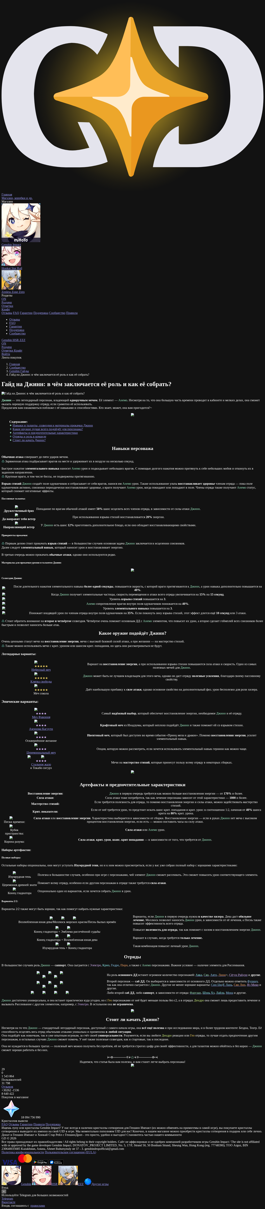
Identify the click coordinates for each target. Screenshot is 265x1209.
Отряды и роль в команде (29, 436)
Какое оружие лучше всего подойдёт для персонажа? (48, 429)
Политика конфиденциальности (23, 1152)
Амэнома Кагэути (41, 729)
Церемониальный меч (41, 752)
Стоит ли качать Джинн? (29, 440)
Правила (72, 313)
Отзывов (7, 1086)
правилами (37, 1205)
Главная (14, 364)
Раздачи (7, 345)
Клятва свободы (41, 681)
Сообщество (57, 313)
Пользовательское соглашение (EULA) (70, 1152)
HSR (16, 340)
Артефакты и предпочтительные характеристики (45, 432)
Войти (6, 354)
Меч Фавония (41, 717)
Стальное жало (41, 764)
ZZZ (22, 340)
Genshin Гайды (19, 371)
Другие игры (100, 1184)
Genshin (7, 340)
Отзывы (7, 313)
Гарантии (26, 313)
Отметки (8, 350)
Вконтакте (8, 1202)
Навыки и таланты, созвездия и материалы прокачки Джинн (53, 425)
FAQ (16, 313)
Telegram (7, 1198)
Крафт (6, 309)
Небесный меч (41, 669)
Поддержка (40, 313)
